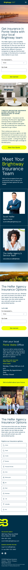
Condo (6, 456)
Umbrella (7, 504)
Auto (6, 472)
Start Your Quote (14, 147)
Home (6, 445)
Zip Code (4, 67)
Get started (14, 77)
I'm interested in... (7, 60)
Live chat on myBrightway (11, 259)
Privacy (14, 561)
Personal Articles (9, 466)
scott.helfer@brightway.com (12, 222)
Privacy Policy (4, 565)
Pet (6, 509)
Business (7, 493)
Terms (9, 561)
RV (5, 482)
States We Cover (6, 563)
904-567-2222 (6, 538)
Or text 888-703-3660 (8, 549)
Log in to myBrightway (8, 547)
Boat (6, 488)
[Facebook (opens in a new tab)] (2, 553)
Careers (3, 561)
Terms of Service (13, 565)
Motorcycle (8, 477)
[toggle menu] (26, 2)
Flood (6, 450)
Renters (7, 461)
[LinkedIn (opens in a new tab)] (5, 553)
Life (6, 498)
